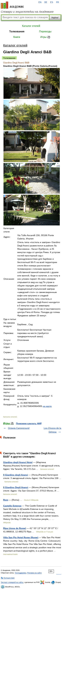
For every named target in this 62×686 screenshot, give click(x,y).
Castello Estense (12, 505)
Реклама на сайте (34, 573)
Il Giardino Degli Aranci (15, 487)
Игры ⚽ (45, 37)
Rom (5, 500)
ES (51, 2)
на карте (47, 406)
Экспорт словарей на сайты (12, 582)
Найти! (55, 17)
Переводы (45, 31)
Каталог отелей (31, 26)
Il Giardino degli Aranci (15, 475)
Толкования (16, 31)
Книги (16, 37)
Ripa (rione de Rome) (14, 528)
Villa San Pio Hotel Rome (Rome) (20, 537)
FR (57, 2)
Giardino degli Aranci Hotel (17, 462)
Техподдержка (20, 573)
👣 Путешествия (7, 578)
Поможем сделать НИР (29, 423)
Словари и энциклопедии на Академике (27, 11)
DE (45, 2)
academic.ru (12, 5)
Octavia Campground (18, 428)
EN (39, 2)
